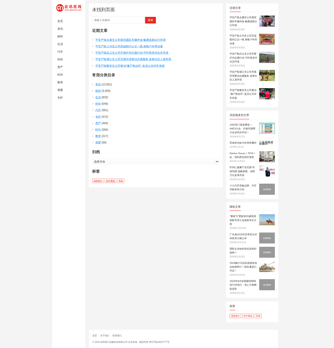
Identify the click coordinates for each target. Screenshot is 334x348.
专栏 (60, 97)
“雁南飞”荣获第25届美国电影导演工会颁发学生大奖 (243, 220)
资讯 (60, 28)
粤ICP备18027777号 (159, 342)
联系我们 (117, 335)
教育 (60, 82)
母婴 (60, 90)
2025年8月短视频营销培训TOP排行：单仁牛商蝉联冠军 (243, 285)
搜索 (150, 20)
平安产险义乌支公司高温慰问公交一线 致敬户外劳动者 (129, 46)
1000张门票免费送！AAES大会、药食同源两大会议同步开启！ (242, 128)
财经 (60, 36)
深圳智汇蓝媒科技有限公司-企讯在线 (118, 342)
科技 (60, 59)
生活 (60, 44)
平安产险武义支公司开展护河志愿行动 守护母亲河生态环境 (131, 52)
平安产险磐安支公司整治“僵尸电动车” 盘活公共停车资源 (130, 65)
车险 (120, 180)
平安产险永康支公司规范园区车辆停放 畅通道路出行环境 (130, 39)
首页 (60, 21)
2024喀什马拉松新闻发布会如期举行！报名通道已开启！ (243, 267)
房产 (60, 67)
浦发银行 (97, 180)
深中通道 (110, 180)
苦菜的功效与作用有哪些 (243, 142)
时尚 (60, 74)
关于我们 (104, 335)
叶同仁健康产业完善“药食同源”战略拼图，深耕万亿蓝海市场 (242, 171)
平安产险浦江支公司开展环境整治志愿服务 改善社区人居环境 (133, 59)
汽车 (60, 51)
